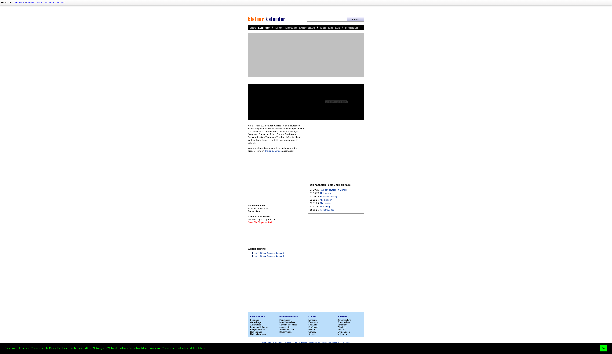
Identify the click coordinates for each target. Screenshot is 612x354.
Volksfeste (342, 334)
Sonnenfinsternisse (288, 325)
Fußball (311, 329)
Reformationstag (328, 196)
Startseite (19, 2)
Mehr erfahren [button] (197, 348)
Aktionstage (307, 27)
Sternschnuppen (286, 329)
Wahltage (342, 327)
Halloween (325, 193)
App (337, 27)
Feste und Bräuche (259, 327)
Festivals (312, 325)
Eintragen (351, 27)
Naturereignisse (288, 316)
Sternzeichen (344, 322)
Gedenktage (255, 322)
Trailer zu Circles (273, 151)
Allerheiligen (326, 200)
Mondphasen (285, 320)
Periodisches (257, 316)
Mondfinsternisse (287, 322)
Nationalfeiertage (258, 334)
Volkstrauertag (327, 210)
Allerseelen (325, 203)
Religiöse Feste (257, 329)
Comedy (312, 332)
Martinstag (325, 206)
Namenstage (256, 332)
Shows (311, 334)
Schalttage (342, 325)
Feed (323, 27)
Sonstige (342, 316)
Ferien (279, 27)
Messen (341, 329)
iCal (330, 27)
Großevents (313, 327)
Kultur (39, 2)
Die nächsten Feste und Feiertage (330, 185)
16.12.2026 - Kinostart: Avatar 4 (269, 253)
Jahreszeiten (285, 327)
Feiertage (291, 27)
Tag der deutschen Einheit (333, 189)
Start (253, 27)
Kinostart (61, 2)
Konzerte (312, 320)
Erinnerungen (344, 332)
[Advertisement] (306, 55)
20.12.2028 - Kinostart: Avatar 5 (269, 256)
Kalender (30, 2)
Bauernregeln (285, 332)
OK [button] (603, 348)
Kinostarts (49, 2)
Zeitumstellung (344, 320)
